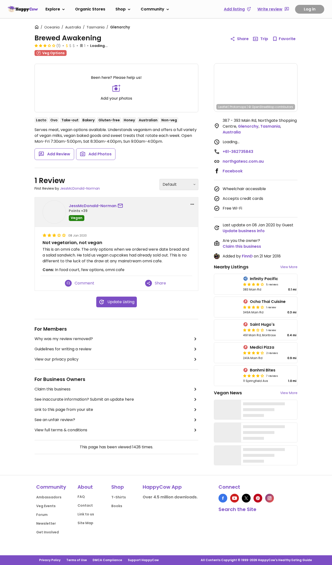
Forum (42, 514)
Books (116, 505)
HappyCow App (162, 487)
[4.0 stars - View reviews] (253, 284)
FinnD (247, 256)
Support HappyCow (143, 560)
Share (243, 39)
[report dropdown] (192, 204)
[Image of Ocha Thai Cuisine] (227, 307)
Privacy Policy (50, 560)
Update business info (244, 231)
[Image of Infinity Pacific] (227, 284)
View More (288, 267)
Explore (52, 9)
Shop (120, 9)
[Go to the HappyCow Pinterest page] (257, 498)
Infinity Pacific (264, 279)
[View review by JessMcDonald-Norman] (54, 212)
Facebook (233, 171)
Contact (85, 505)
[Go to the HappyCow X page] (246, 498)
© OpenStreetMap (261, 107)
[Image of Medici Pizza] (227, 353)
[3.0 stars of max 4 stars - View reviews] (45, 45)
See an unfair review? (55, 420)
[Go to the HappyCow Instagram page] (269, 498)
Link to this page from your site (64, 409)
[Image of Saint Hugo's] (227, 330)
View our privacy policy (57, 359)
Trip (264, 39)
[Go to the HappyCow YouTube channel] (234, 498)
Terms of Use (76, 560)
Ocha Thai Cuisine (268, 301)
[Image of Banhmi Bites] (227, 375)
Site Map (85, 523)
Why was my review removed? (64, 339)
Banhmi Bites (262, 370)
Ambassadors (48, 497)
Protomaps (238, 107)
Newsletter (46, 523)
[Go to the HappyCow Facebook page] (222, 498)
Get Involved (47, 532)
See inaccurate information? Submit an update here (84, 399)
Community (152, 9)
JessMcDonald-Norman (80, 188)
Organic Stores (90, 9)
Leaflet (223, 107)
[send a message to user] (121, 206)
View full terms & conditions (61, 430)
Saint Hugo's (262, 324)
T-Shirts (118, 497)
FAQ (81, 496)
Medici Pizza (262, 347)
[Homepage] (23, 9)
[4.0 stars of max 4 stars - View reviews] (253, 307)
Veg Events (46, 505)
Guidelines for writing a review (63, 349)
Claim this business (52, 389)
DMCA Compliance (107, 560)
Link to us (86, 514)
